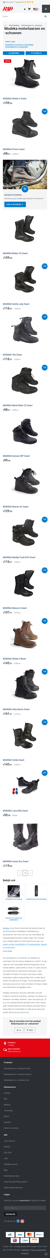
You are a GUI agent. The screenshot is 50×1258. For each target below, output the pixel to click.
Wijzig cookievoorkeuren (13, 1188)
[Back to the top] (46, 1254)
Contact (7, 1093)
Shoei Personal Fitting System (16, 1182)
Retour (6, 1116)
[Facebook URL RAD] (18, 1221)
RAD (5, 1135)
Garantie (7, 1122)
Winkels (7, 1147)
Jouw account (9, 1141)
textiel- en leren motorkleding (14, 944)
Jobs (6, 1158)
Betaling (7, 1105)
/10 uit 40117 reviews (12, 2)
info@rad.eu (25, 1250)
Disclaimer (25, 1253)
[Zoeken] (46, 16)
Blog (5, 1170)
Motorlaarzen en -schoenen (31, 25)
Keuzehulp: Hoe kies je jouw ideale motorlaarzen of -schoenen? (19, 46)
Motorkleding (14, 25)
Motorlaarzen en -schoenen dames (17, 1074)
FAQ (5, 1099)
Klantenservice (10, 1087)
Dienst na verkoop (11, 1128)
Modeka (6, 928)
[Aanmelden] (25, 9)
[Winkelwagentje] (29, 9)
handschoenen (34, 944)
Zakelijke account (11, 1164)
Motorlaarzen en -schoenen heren (17, 1068)
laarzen (44, 944)
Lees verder (7, 951)
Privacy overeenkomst (38, 1250)
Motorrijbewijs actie (11, 1176)
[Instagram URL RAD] (22, 1221)
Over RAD (8, 1153)
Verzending (8, 1110)
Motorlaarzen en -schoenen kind (16, 1080)
